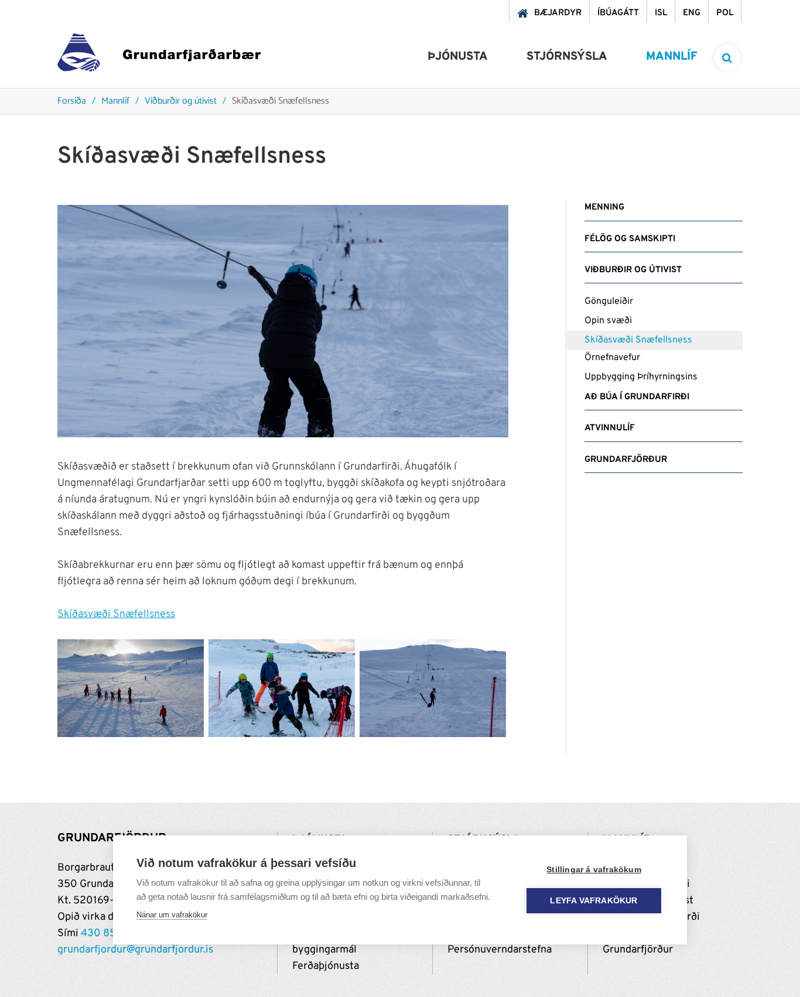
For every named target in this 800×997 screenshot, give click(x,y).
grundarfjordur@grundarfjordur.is (135, 950)
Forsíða (71, 101)
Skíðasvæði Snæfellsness (280, 101)
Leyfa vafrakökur (593, 900)
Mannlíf (115, 101)
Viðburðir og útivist (181, 101)
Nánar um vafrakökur (171, 914)
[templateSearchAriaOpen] (727, 57)
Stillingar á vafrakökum (593, 869)
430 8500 (105, 933)
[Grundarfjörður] (159, 55)
